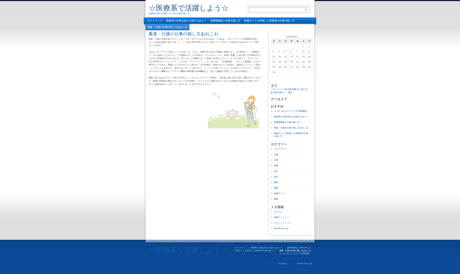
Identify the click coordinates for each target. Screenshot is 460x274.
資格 (275, 92)
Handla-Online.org (304, 263)
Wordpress (282, 263)
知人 (299, 89)
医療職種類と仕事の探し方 (225, 20)
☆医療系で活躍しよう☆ (189, 8)
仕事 (290, 89)
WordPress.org (281, 228)
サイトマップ (154, 20)
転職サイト (283, 92)
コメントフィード (282, 223)
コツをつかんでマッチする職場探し (211, 27)
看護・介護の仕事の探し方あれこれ (167, 27)
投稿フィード (280, 217)
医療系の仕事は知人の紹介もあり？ (186, 20)
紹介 (303, 89)
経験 (276, 182)
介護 (285, 89)
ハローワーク (277, 89)
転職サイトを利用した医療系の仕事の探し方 (269, 20)
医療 (294, 89)
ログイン (278, 211)
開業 (290, 92)
